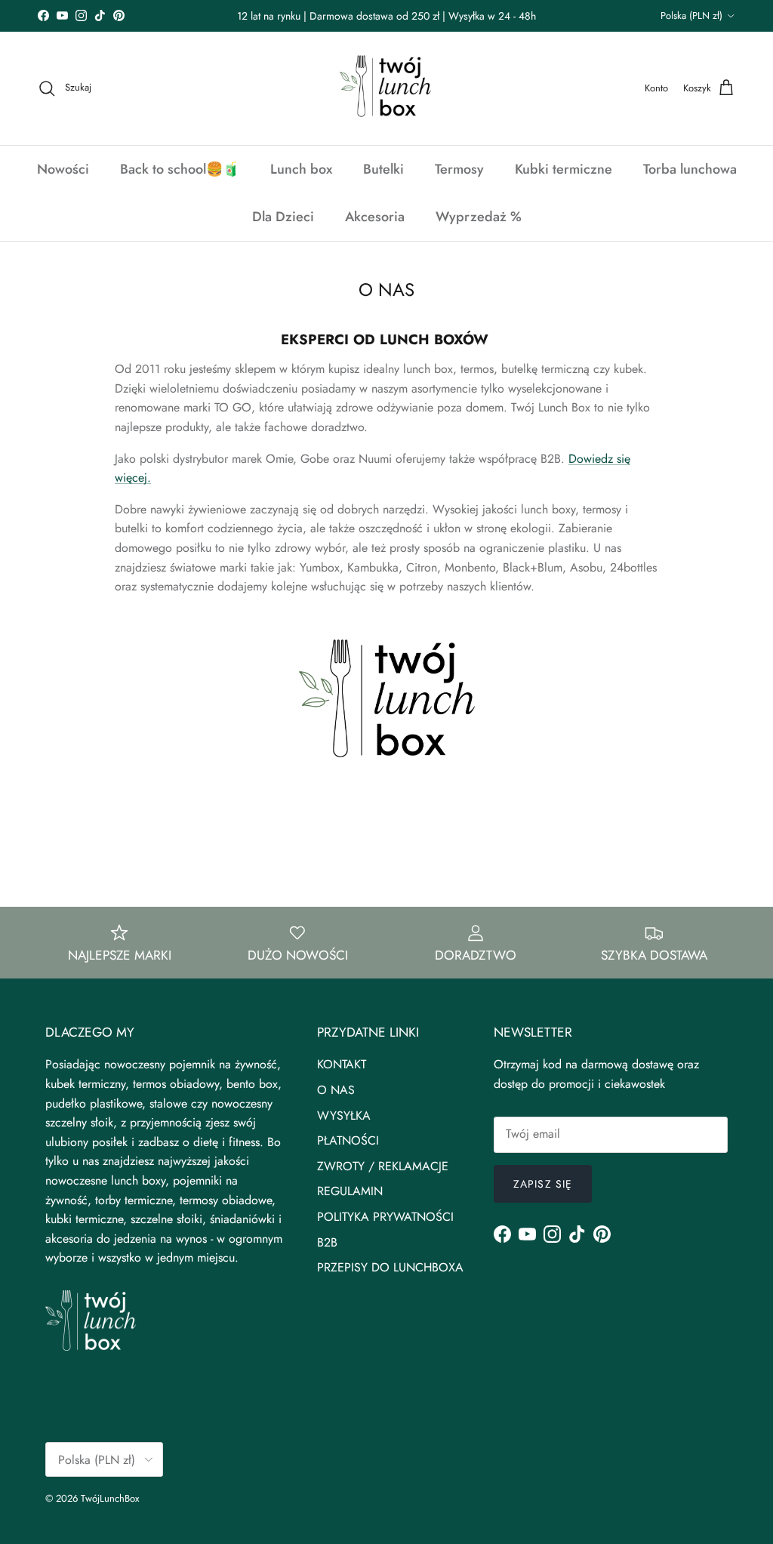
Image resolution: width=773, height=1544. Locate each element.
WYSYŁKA (344, 1115)
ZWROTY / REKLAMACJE (382, 1166)
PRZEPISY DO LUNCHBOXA (390, 1267)
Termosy (459, 169)
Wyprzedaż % (479, 217)
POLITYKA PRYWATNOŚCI (385, 1216)
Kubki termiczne (563, 169)
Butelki (383, 169)
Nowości (63, 169)
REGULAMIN (350, 1191)
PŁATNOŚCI (348, 1140)
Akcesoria (375, 217)
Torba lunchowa (690, 169)
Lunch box (301, 169)
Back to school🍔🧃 (179, 169)
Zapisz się (542, 1183)
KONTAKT (341, 1064)
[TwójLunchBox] (386, 88)
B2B (327, 1242)
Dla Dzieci (283, 217)
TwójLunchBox (110, 1498)
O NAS (336, 1090)
